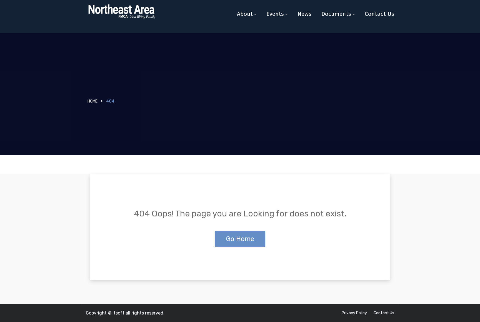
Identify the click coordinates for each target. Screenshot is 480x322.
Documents (336, 13)
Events (275, 13)
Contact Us (379, 13)
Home (93, 101)
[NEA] (121, 11)
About (245, 13)
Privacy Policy (354, 313)
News (304, 13)
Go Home (240, 239)
